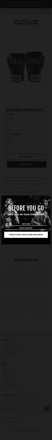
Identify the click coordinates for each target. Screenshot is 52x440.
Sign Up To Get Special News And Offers (26, 234)
